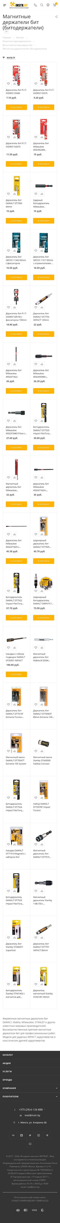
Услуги (7, 1071)
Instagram (38, 1135)
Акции (7, 1063)
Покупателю (11, 1096)
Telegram (47, 1135)
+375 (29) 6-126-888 (31, 1109)
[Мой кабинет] (48, 5)
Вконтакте (13, 1135)
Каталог (8, 1055)
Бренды (7, 1079)
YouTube (30, 1143)
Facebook (21, 1135)
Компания (9, 1088)
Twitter (30, 1135)
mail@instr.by (32, 1115)
